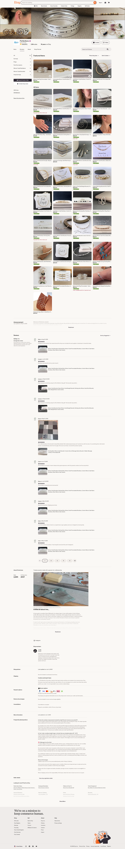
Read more (71, 327)
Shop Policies (37, 49)
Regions (109, 846)
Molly (39, 339)
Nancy (39, 481)
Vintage (72, 6)
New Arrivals (44, 6)
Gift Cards (87, 6)
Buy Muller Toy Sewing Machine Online (97, 787)
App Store (19, 839)
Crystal (39, 359)
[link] (40, 560)
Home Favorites (54, 6)
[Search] (95, 2)
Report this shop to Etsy (19, 98)
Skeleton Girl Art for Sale (68, 796)
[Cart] (109, 2)
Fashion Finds (64, 6)
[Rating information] (21, 44)
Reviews (22, 49)
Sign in (100, 2)
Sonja (39, 418)
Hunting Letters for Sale (19, 794)
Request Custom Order (23, 80)
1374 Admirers (17, 92)
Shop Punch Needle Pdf (68, 787)
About (29, 49)
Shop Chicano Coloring (43, 787)
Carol (39, 461)
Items (15, 49)
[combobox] (57, 2)
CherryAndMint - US (43, 794)
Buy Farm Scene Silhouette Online (21, 796)
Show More (62, 801)
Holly (39, 540)
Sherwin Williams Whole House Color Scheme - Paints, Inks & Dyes (24, 788)
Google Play (30, 839)
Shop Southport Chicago (68, 794)
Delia (39, 520)
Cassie (39, 501)
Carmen (40, 379)
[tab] (23, 55)
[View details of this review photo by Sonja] (48, 430)
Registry (79, 6)
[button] (96, 42)
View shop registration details (46, 778)
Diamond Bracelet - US (93, 794)
